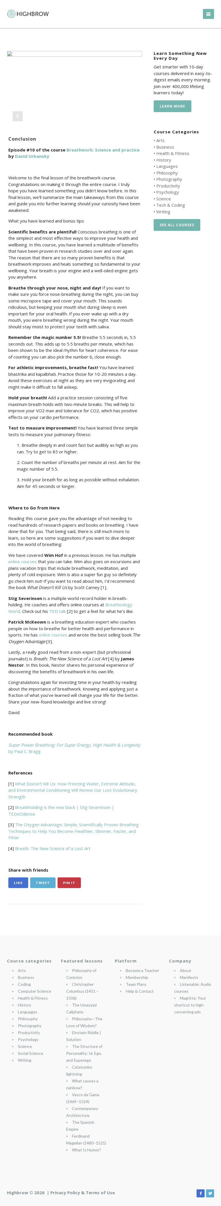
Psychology (167, 192)
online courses (22, 561)
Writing (163, 211)
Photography (169, 179)
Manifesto (189, 977)
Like (18, 883)
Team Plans (136, 984)
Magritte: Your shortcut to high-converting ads (190, 1005)
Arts (160, 140)
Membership (137, 977)
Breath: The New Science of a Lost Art (52, 848)
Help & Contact (140, 991)
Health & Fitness (172, 153)
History (163, 160)
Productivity (168, 186)
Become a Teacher (142, 970)
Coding (24, 984)
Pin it (69, 883)
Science (163, 199)
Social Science (30, 1053)
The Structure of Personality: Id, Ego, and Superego (84, 1053)
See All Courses (177, 225)
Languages (167, 166)
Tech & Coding (170, 205)
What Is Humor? (86, 1149)
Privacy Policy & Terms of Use (82, 1192)
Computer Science (34, 991)
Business (165, 147)
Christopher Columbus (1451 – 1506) (82, 991)
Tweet (43, 883)
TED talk (57, 611)
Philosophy (167, 173)
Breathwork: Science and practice (103, 150)
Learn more (172, 106)
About (185, 970)
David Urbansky (32, 156)
